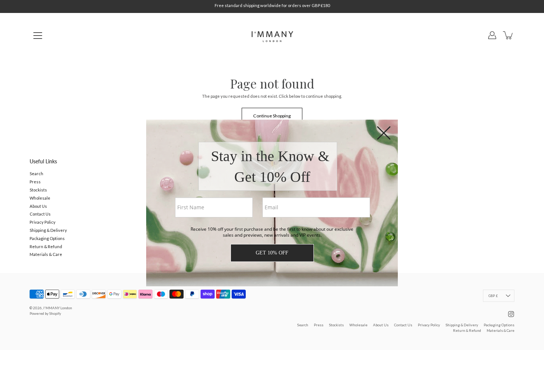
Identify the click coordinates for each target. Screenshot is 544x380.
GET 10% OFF (272, 253)
